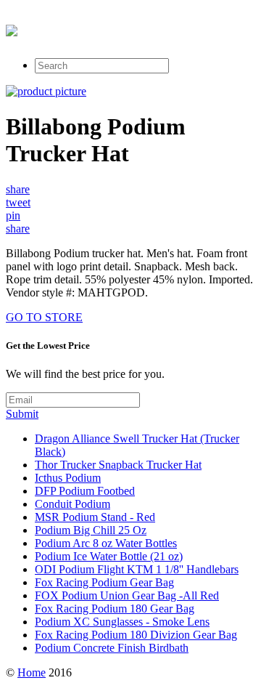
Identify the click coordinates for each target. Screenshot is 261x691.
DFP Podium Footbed (85, 491)
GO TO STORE (44, 317)
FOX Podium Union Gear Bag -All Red (127, 595)
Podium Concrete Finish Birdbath (111, 648)
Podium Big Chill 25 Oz (90, 530)
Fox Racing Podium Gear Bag (104, 582)
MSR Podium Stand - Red (95, 517)
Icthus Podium (68, 478)
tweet (18, 202)
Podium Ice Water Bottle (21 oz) (109, 556)
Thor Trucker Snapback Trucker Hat (118, 464)
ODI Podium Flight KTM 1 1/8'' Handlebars (137, 569)
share (18, 189)
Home (31, 672)
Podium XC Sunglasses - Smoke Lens (122, 621)
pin (13, 215)
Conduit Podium (72, 504)
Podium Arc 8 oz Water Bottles (106, 543)
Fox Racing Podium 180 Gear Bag (114, 608)
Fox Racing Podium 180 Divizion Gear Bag (136, 635)
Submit (22, 414)
